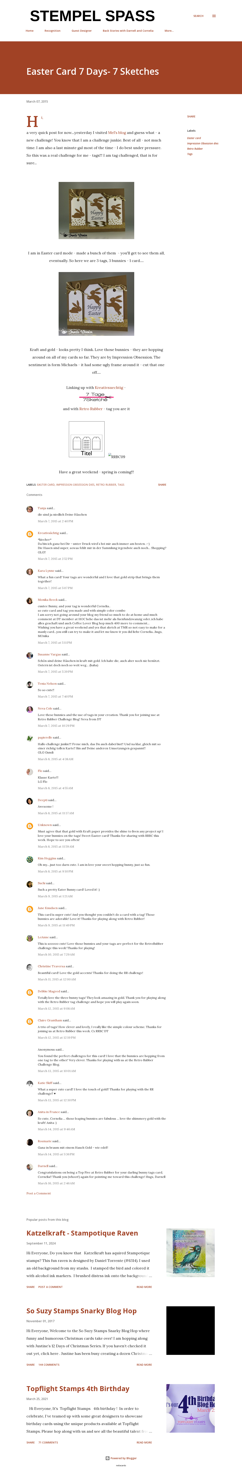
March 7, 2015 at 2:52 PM (55, 559)
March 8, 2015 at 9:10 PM (55, 871)
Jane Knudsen (48, 908)
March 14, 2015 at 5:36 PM (56, 1154)
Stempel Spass (90, 15)
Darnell (43, 1166)
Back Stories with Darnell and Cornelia (128, 30)
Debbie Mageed (49, 991)
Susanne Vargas (49, 654)
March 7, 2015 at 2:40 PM (55, 521)
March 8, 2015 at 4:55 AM (55, 788)
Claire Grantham (50, 1020)
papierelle (45, 737)
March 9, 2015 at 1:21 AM (55, 896)
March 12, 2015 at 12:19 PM (57, 1037)
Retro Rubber (91, 408)
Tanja (42, 508)
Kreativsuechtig (109, 387)
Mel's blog (117, 132)
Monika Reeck (48, 600)
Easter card (194, 138)
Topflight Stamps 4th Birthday (77, 1388)
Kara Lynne (46, 571)
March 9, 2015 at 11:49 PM (56, 925)
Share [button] (191, 116)
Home (29, 30)
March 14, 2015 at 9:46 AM (56, 1129)
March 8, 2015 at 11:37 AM (56, 813)
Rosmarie (45, 1141)
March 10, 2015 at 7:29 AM (56, 954)
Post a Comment (38, 1193)
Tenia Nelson (47, 683)
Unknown (45, 825)
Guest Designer (82, 30)
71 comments (48, 1442)
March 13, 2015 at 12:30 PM (57, 1100)
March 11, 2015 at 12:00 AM (57, 979)
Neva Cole (45, 708)
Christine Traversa (51, 966)
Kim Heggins (47, 858)
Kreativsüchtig (48, 533)
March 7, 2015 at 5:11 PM (55, 642)
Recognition (52, 30)
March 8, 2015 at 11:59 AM (56, 846)
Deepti (42, 800)
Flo (40, 771)
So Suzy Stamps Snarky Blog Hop (81, 1310)
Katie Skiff (45, 1083)
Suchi (41, 883)
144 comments (48, 1364)
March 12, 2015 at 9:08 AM (56, 1008)
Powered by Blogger (123, 1458)
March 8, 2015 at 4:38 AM (55, 759)
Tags (189, 154)
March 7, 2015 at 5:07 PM (55, 588)
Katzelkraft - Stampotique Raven (82, 1233)
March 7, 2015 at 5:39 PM (55, 671)
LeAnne (43, 937)
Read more (144, 1287)
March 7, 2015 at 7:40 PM (55, 696)
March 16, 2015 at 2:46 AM (56, 1183)
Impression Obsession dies (202, 143)
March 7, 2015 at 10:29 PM (56, 726)
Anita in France (49, 1112)
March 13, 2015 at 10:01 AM (57, 1071)
